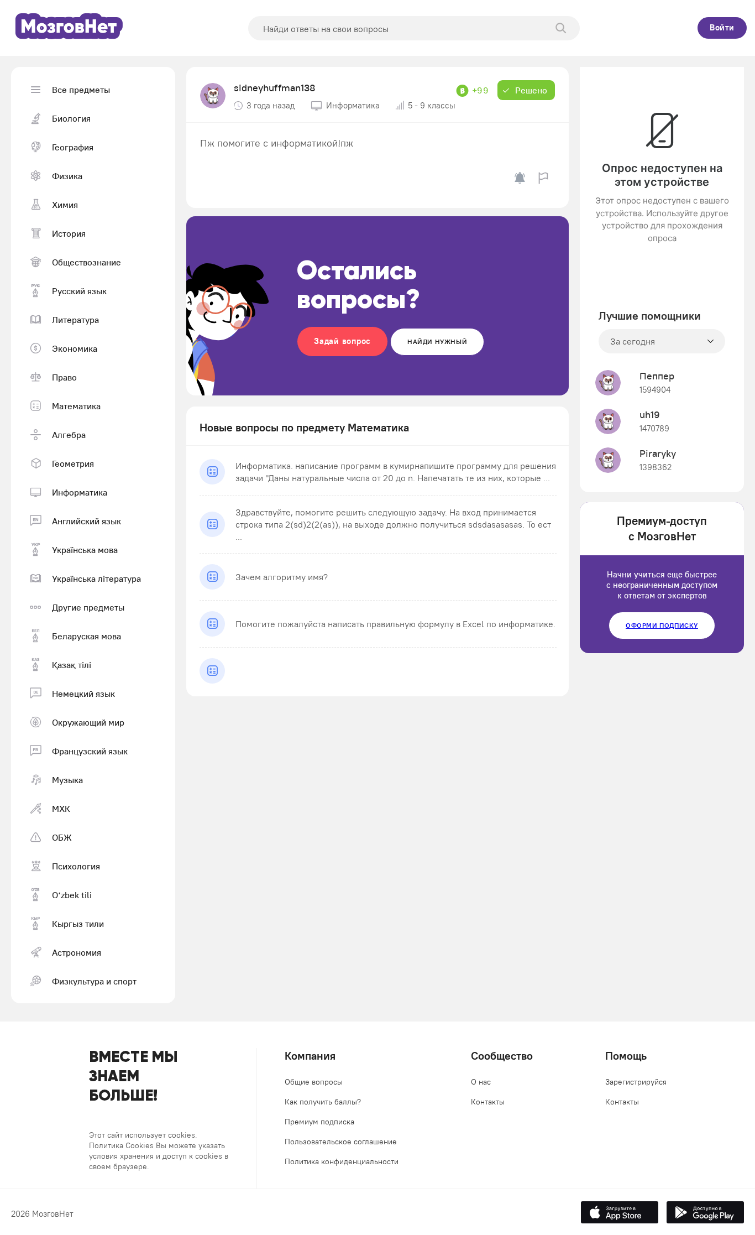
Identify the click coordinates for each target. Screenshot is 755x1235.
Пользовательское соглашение (341, 1142)
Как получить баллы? (323, 1102)
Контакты (488, 1102)
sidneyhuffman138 (275, 87)
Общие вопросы (314, 1082)
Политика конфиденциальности (342, 1161)
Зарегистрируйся (636, 1082)
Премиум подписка (319, 1122)
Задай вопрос (342, 341)
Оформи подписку (662, 625)
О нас (481, 1082)
